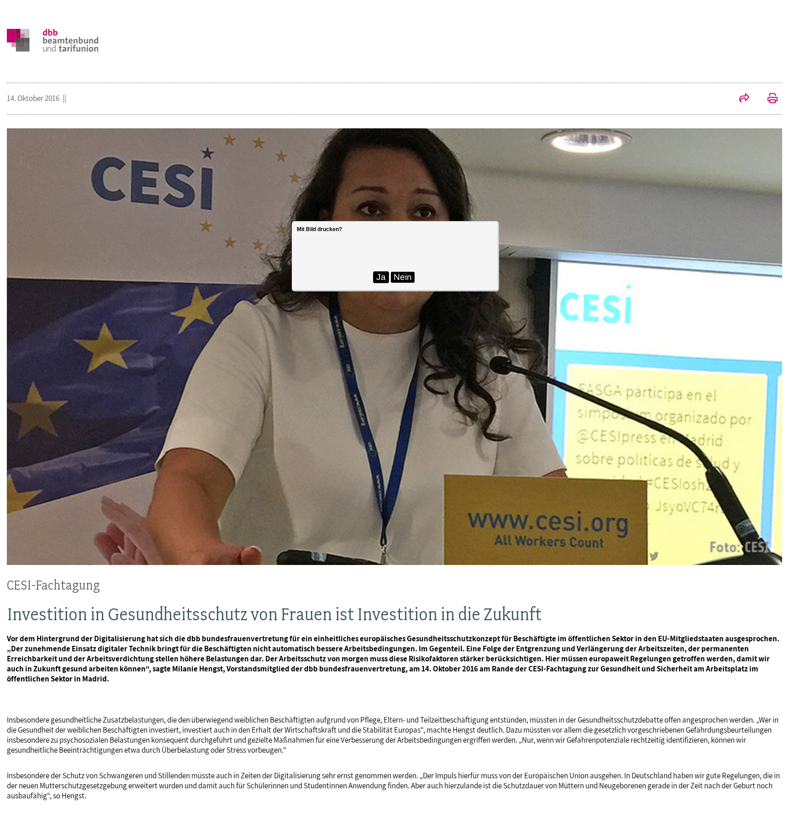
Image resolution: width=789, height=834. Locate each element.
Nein (403, 277)
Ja (381, 277)
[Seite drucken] (768, 99)
